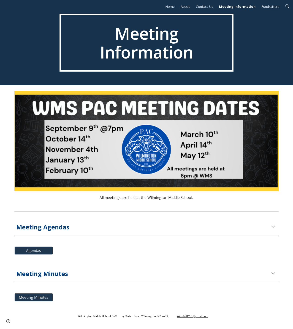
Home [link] (170, 6)
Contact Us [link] (204, 6)
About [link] (185, 6)
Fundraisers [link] (270, 6)
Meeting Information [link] (237, 6)
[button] (287, 6)
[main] (146, 43)
